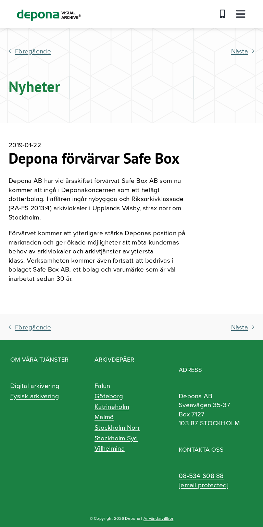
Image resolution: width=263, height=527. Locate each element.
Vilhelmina (110, 448)
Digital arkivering (34, 385)
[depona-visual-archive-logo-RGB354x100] (48, 7)
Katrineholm (112, 406)
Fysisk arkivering (34, 395)
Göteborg (109, 395)
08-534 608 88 (201, 475)
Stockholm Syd (116, 438)
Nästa (239, 50)
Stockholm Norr (117, 427)
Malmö (104, 416)
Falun (102, 385)
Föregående (33, 50)
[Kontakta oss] (224, 14)
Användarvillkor (158, 518)
